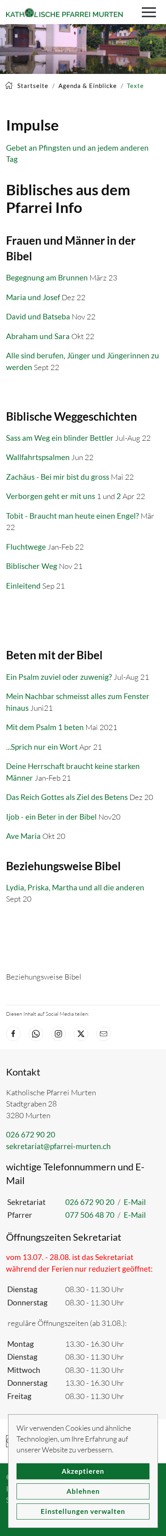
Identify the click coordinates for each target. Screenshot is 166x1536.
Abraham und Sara (38, 336)
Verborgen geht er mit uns (51, 496)
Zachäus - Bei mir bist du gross (57, 476)
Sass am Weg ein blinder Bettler (60, 437)
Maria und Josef (33, 297)
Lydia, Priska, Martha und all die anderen (75, 887)
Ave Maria (23, 836)
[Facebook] (13, 1034)
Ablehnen (83, 1491)
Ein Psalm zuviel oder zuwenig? (59, 676)
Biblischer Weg (31, 566)
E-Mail (135, 1202)
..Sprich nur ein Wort (43, 746)
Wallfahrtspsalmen (38, 457)
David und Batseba (38, 316)
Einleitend (23, 585)
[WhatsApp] (36, 1034)
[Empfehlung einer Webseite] (103, 1034)
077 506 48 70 (89, 1214)
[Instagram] (58, 1034)
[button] (151, 12)
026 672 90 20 (30, 1134)
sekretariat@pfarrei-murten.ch (58, 1146)
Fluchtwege (26, 546)
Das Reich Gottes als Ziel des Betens (67, 797)
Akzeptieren (83, 1471)
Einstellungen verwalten (83, 1511)
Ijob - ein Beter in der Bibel (51, 816)
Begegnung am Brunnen (47, 277)
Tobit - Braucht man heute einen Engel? (72, 515)
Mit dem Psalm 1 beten (45, 727)
